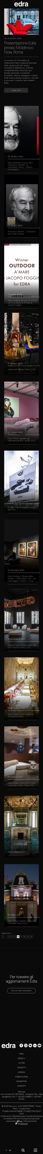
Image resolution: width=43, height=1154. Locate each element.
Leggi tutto (16, 90)
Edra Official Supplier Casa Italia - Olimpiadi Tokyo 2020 (22, 922)
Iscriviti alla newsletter (21, 991)
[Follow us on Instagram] (26, 1045)
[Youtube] (39, 1045)
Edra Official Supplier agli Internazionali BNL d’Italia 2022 (21, 439)
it (7, 1150)
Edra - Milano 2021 (16, 852)
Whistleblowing (18, 1116)
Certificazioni (5, 1116)
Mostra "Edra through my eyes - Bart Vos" (22, 508)
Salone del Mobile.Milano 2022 (22, 369)
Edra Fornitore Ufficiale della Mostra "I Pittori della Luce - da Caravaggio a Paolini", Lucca (22, 578)
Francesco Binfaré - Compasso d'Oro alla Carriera (22, 232)
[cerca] (23, 1150)
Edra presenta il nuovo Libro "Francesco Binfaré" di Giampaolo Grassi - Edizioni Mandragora (20, 166)
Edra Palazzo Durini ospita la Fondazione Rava (20, 715)
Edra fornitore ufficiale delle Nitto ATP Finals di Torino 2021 (22, 646)
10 (31, 937)
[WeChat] (30, 1045)
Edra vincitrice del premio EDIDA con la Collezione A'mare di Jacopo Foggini (22, 302)
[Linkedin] (35, 1045)
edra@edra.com (8, 1097)
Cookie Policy (24, 1109)
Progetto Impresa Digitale (12, 1111)
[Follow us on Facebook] (21, 1045)
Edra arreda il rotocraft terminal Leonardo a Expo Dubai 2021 (21, 784)
